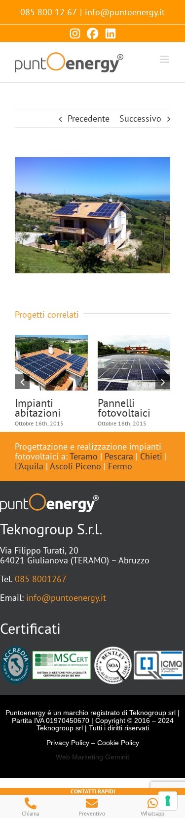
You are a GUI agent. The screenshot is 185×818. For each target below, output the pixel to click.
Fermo (120, 466)
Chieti (151, 456)
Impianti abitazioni (30, 408)
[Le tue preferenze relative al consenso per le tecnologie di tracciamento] (167, 800)
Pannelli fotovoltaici (116, 408)
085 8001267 (41, 579)
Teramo (84, 456)
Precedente (89, 118)
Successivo (140, 118)
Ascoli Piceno (75, 466)
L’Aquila (29, 466)
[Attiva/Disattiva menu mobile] (165, 59)
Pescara (119, 456)
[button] (22, 381)
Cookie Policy (118, 743)
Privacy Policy (67, 743)
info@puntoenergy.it (125, 12)
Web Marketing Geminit (92, 757)
